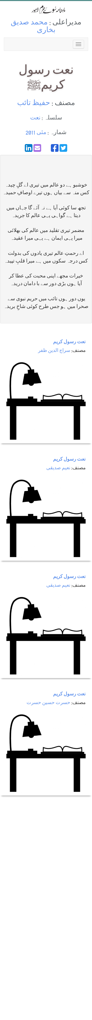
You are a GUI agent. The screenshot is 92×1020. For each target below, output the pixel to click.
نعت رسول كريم (69, 342)
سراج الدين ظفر (54, 351)
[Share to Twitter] (63, 148)
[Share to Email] (37, 148)
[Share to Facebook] (55, 148)
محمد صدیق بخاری (33, 27)
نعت (35, 118)
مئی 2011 (36, 133)
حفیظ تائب (33, 104)
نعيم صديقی (58, 468)
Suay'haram (46, 9)
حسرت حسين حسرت (48, 703)
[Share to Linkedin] (28, 148)
